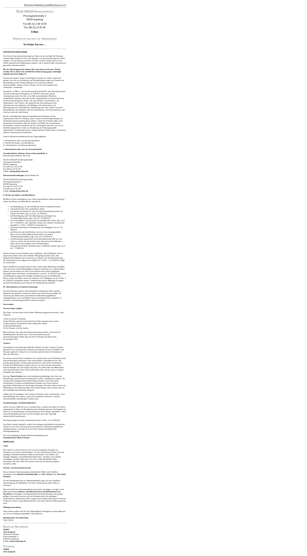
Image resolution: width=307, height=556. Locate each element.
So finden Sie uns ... (34, 44)
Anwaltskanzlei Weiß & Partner (16, 438)
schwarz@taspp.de (17, 541)
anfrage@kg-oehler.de (18, 171)
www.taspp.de (9, 532)
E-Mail (34, 32)
